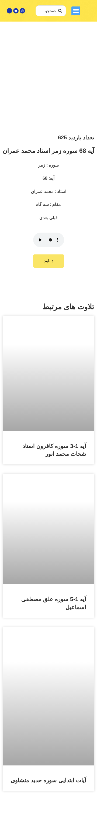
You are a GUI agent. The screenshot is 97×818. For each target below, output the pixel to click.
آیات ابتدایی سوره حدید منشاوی (48, 780)
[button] (75, 10)
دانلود (48, 260)
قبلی (53, 217)
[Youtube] (16, 10)
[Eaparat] (9, 10)
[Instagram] (22, 10)
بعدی (44, 217)
